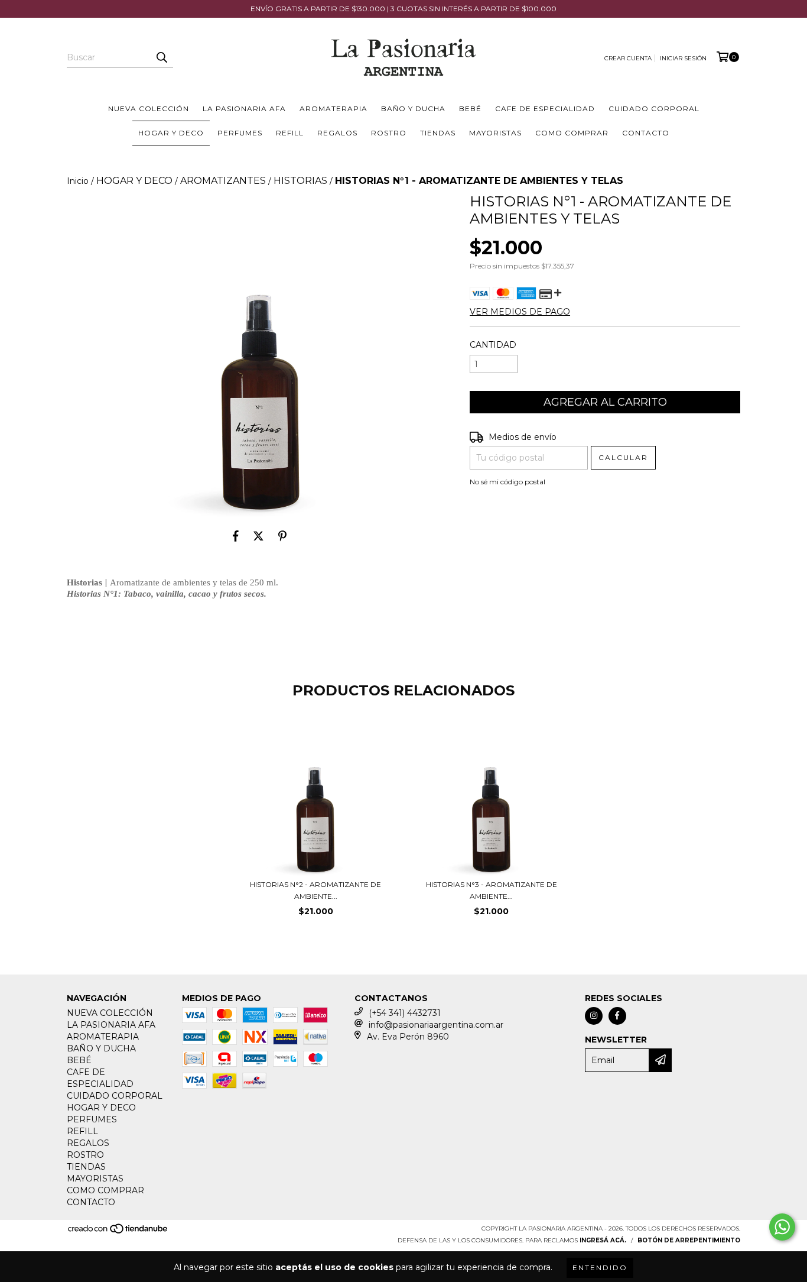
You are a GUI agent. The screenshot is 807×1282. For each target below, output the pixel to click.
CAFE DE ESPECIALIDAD (545, 108)
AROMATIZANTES (223, 180)
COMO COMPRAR (571, 132)
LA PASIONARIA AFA (244, 108)
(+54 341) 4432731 (405, 1013)
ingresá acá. (603, 1240)
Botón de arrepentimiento (688, 1240)
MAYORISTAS (495, 132)
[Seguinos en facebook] (617, 1016)
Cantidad (493, 344)
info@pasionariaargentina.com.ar (436, 1024)
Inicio (78, 181)
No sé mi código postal (507, 481)
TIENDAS (437, 132)
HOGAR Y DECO (171, 132)
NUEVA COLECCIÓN (148, 108)
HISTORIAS (300, 180)
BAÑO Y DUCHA (413, 108)
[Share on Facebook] (236, 536)
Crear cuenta (628, 58)
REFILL (290, 132)
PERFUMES (239, 132)
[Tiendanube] (118, 1232)
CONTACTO (645, 132)
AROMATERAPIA (333, 108)
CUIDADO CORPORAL (653, 108)
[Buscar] (161, 57)
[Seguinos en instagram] (594, 1016)
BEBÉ (470, 108)
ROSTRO (388, 132)
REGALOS (337, 132)
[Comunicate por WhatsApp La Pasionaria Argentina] (782, 1227)
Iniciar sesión (683, 58)
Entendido (599, 1267)
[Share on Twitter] (258, 536)
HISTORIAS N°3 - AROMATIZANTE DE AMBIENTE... (491, 890)
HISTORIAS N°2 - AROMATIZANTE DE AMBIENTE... (315, 890)
